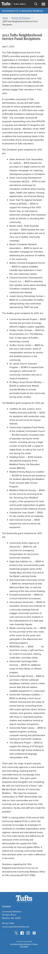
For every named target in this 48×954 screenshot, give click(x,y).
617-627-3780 (8, 923)
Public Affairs (20, 4)
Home (5, 17)
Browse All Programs (21, 17)
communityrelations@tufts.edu (15, 926)
